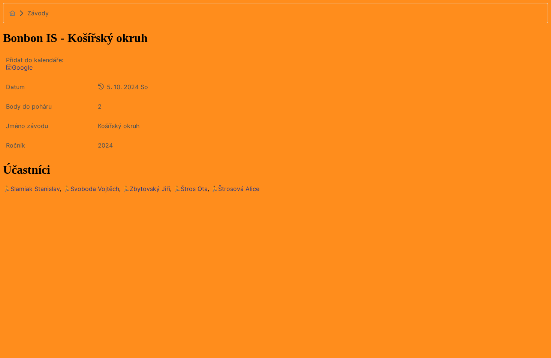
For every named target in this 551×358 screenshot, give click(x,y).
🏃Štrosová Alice (235, 188)
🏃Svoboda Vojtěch (91, 188)
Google (22, 67)
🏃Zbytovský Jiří (146, 188)
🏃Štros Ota (190, 188)
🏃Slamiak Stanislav (31, 188)
